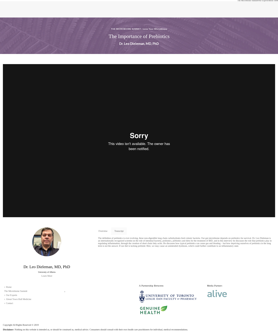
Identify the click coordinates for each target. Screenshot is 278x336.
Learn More (46, 276)
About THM (273, 0)
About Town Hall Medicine (18, 299)
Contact (9, 303)
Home (9, 287)
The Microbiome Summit (247, 0)
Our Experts (263, 0)
